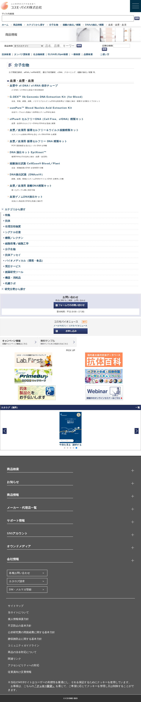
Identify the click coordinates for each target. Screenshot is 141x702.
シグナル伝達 (13, 232)
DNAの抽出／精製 (94, 25)
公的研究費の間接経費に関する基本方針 (31, 632)
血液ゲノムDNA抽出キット (26, 196)
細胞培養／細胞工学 (17, 243)
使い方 (106, 54)
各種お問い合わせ (19, 573)
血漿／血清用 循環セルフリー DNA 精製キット (38, 141)
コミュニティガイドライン (23, 645)
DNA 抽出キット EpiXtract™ (28, 152)
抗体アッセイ (13, 254)
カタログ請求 (17, 581)
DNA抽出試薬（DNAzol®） (27, 174)
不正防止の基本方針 (19, 625)
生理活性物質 (13, 226)
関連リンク (14, 658)
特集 (7, 215)
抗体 (7, 220)
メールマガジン (60, 326)
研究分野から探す (15, 289)
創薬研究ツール (14, 271)
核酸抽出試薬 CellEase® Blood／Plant (35, 163)
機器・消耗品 (13, 277)
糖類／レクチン (14, 237)
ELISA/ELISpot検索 (58, 54)
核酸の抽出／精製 (72, 25)
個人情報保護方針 (18, 619)
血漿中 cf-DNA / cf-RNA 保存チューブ (34, 85)
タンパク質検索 (22, 54)
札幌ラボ (10, 283)
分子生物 (53, 25)
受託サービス (13, 266)
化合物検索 (38, 54)
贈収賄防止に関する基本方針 (25, 639)
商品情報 (17, 25)
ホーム (5, 25)
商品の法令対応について (22, 652)
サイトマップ (16, 605)
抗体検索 (6, 54)
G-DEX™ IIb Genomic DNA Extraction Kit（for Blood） (47, 96)
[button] (136, 431)
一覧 (137, 407)
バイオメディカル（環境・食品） (24, 260)
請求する (77, 444)
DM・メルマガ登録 (20, 589)
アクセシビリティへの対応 (23, 665)
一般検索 (75, 54)
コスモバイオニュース (78, 326)
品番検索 (88, 54)
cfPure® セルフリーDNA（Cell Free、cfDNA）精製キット (47, 119)
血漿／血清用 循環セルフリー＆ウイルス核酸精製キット (44, 130)
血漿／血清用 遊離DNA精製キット (31, 185)
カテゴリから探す (36, 25)
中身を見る (65, 444)
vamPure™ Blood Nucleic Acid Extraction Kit (41, 108)
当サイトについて (18, 612)
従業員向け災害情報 (19, 672)
